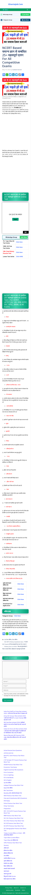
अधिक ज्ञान (6, 848)
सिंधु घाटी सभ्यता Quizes (10, 876)
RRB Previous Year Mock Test (12, 815)
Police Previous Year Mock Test (13, 803)
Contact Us (23, 887)
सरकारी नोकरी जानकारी (9, 868)
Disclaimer (17, 890)
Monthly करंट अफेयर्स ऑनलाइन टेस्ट (13, 793)
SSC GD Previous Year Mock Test (13, 823)
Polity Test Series (9, 806)
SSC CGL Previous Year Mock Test (13, 818)
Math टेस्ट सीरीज (8, 788)
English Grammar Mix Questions (13, 770)
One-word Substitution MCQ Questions (15, 798)
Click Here (19, 247)
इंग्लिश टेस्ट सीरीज (8, 850)
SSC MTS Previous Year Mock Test (14, 826)
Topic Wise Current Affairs (11, 837)
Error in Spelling (8, 775)
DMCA (23, 890)
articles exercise (8, 753)
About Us (16, 887)
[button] (27, 9)
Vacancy (6, 845)
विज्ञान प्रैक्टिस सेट (8, 866)
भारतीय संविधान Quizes (9, 858)
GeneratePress (25, 893)
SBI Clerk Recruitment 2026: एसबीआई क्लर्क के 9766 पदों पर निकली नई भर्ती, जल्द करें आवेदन (15, 724)
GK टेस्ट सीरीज (8, 639)
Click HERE (19, 256)
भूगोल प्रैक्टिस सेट (8, 861)
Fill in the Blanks (8, 777)
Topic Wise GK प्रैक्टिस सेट (11, 840)
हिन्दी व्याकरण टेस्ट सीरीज (9, 879)
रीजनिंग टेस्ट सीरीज (8, 863)
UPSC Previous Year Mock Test (13, 843)
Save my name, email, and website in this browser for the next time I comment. (16, 695)
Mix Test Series (8, 790)
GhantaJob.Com (15, 4)
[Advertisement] (15, 132)
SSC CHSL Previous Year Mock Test (14, 821)
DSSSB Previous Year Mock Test (13, 764)
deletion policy (9, 890)
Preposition (7, 808)
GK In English (8, 780)
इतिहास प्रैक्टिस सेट (8, 853)
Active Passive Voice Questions (13, 750)
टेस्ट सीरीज (14, 639)
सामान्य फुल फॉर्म (7, 874)
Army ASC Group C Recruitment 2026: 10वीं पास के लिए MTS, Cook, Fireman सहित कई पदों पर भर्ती (15, 718)
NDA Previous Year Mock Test (12, 795)
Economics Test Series (10, 767)
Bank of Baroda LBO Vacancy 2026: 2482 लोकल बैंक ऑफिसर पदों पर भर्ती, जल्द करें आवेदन (15, 737)
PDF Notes (7, 801)
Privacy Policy (8, 887)
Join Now (26, 14)
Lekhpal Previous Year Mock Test (13, 785)
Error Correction (8, 772)
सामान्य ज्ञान (6, 871)
